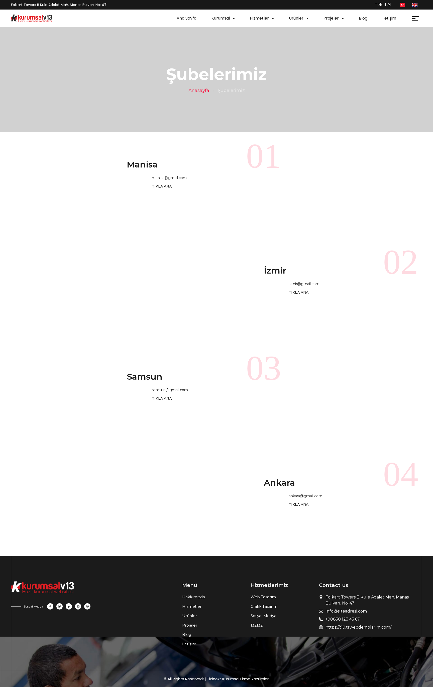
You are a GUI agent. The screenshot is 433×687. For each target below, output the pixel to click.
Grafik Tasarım (264, 606)
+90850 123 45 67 (343, 619)
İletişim (389, 18)
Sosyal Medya (263, 615)
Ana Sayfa (186, 18)
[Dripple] (87, 606)
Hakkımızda (193, 596)
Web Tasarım (263, 596)
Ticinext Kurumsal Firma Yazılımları (238, 678)
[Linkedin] (69, 606)
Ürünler (296, 18)
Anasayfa (198, 90)
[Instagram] (78, 606)
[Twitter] (59, 606)
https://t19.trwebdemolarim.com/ (358, 627)
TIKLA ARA (162, 186)
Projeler (331, 18)
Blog (363, 18)
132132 (257, 625)
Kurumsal (220, 18)
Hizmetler (259, 18)
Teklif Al (383, 4)
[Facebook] (50, 606)
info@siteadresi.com (346, 611)
